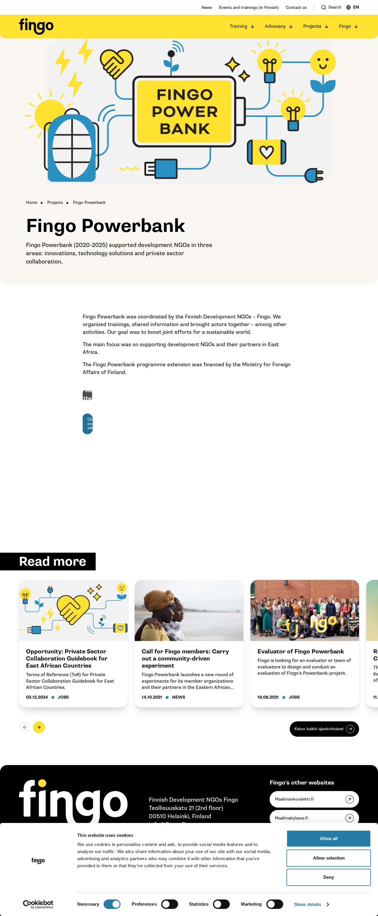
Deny (328, 877)
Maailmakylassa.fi (291, 818)
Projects (312, 26)
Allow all (329, 838)
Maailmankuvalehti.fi (294, 799)
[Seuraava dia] (39, 727)
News (207, 7)
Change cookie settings (90, 424)
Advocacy (275, 26)
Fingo (345, 26)
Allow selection (329, 857)
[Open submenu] (252, 27)
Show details (307, 904)
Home (31, 202)
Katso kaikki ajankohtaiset (319, 729)
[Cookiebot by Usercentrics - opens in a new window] (38, 904)
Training (238, 26)
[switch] (169, 904)
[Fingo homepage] (36, 26)
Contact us (296, 7)
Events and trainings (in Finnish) (249, 7)
